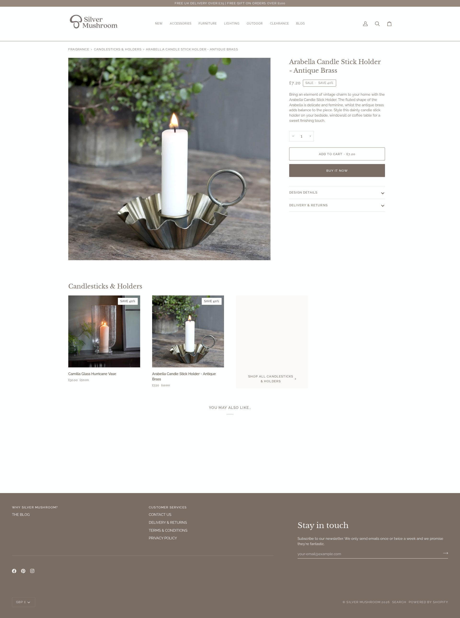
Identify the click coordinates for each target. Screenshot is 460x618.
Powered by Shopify (428, 602)
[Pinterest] (23, 571)
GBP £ (21, 602)
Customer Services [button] (168, 507)
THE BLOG (21, 514)
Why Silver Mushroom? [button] (35, 507)
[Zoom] (77, 251)
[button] (158, 24)
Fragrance (79, 49)
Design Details (303, 192)
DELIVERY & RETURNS (168, 522)
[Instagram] (32, 571)
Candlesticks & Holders (118, 49)
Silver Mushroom (363, 602)
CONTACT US (160, 514)
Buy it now (337, 170)
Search (399, 602)
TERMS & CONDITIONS (168, 530)
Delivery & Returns (308, 205)
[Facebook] (14, 571)
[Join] (444, 553)
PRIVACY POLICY (163, 538)
